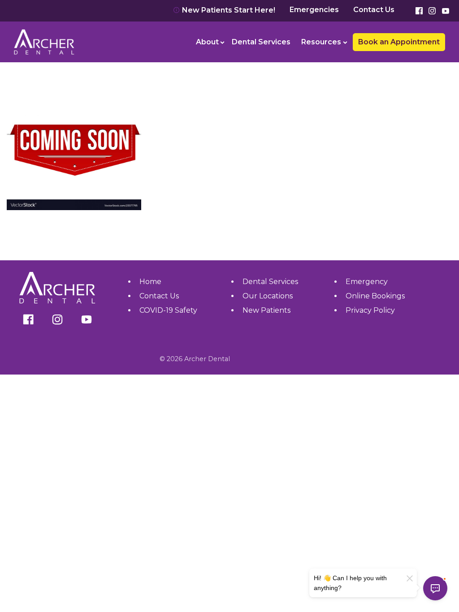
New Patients (266, 310)
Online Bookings (375, 296)
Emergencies (314, 9)
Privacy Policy (370, 310)
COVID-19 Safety (168, 310)
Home (150, 281)
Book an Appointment (51, 17)
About (207, 42)
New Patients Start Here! (227, 10)
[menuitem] (209, 42)
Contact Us (373, 9)
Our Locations (267, 296)
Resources (321, 42)
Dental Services (261, 42)
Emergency (367, 281)
